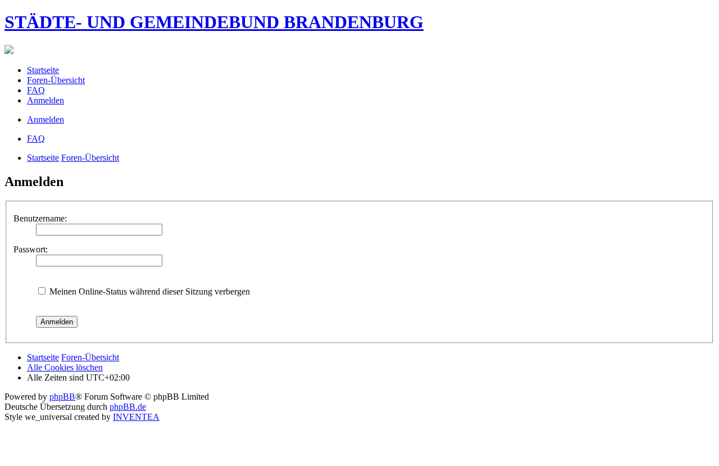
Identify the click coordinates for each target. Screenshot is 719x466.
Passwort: (30, 249)
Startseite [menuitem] (43, 70)
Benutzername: (40, 218)
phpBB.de (128, 406)
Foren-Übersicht (90, 157)
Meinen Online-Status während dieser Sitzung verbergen (148, 291)
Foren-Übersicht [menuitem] (56, 80)
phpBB (62, 396)
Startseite (43, 157)
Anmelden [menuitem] (45, 100)
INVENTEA (136, 417)
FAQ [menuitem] (36, 90)
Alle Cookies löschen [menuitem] (65, 367)
